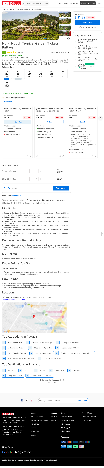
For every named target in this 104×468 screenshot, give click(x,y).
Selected (18, 122)
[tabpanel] (30, 25)
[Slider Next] (57, 25)
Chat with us (16, 196)
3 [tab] (48, 38)
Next (101, 118)
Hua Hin (77, 370)
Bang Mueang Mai (15, 376)
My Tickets (54, 416)
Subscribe (82, 401)
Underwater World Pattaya (42, 342)
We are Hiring (34, 431)
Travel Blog (34, 435)
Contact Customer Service (39, 420)
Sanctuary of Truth (15, 342)
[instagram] (31, 400)
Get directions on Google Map (13, 299)
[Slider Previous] (3, 25)
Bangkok (11, 370)
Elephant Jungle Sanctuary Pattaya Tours (76, 353)
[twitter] (26, 400)
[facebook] (22, 400)
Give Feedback (66, 424)
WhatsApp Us (65, 428)
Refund (53, 420)
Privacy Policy (86, 420)
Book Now (87, 22)
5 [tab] (53, 38)
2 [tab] (45, 38)
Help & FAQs (34, 424)
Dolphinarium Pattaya (16, 348)
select (49, 122)
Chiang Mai (59, 370)
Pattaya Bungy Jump (43, 353)
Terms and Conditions (89, 416)
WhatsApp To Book (67, 420)
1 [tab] (41, 38)
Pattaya (12, 9)
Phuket (42, 370)
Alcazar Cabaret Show (70, 348)
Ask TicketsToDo (66, 416)
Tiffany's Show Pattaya (52, 358)
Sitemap (33, 428)
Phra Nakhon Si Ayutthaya (41, 376)
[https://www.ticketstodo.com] (11, 3)
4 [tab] (51, 38)
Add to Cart (61, 188)
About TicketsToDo (36, 416)
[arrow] (102, 234)
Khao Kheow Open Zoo (43, 348)
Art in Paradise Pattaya (17, 353)
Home (4, 9)
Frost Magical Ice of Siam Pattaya (21, 358)
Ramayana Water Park (70, 342)
